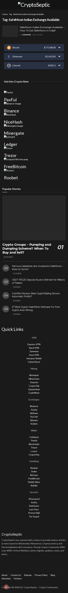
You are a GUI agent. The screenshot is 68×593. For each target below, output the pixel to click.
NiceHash (13, 122)
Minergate (14, 133)
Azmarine (26, 35)
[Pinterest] (47, 565)
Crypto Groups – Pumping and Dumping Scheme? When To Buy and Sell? (26, 248)
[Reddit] (39, 565)
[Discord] (22, 565)
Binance (11, 110)
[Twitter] (14, 565)
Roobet (11, 177)
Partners (18, 578)
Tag (10, 14)
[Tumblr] (56, 565)
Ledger (10, 144)
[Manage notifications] (6, 586)
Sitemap (28, 575)
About (4, 575)
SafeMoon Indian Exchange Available (28, 14)
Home (5, 14)
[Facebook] (5, 565)
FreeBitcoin (15, 166)
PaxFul (10, 99)
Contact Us (16, 575)
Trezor (10, 155)
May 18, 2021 (38, 35)
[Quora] (31, 565)
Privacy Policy (41, 575)
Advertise (6, 578)
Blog (53, 575)
